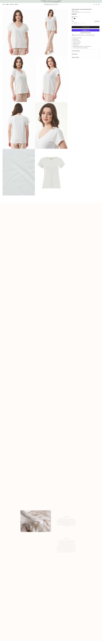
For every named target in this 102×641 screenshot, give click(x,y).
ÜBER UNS (16, 4)
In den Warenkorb (86, 27)
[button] (74, 14)
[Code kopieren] (59, 1)
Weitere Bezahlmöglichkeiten (85, 32)
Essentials (12, 4)
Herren (7, 4)
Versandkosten (77, 12)
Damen (4, 4)
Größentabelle (96, 21)
